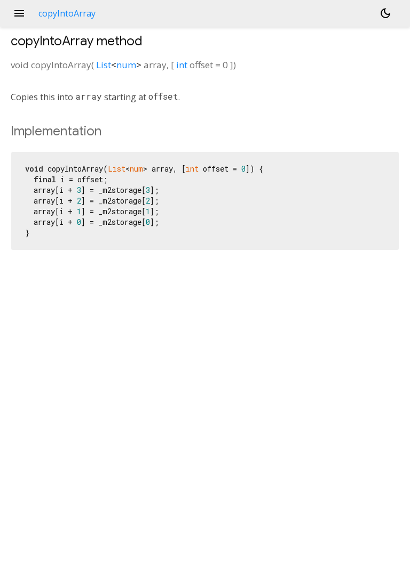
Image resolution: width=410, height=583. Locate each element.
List (103, 65)
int (181, 65)
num (126, 65)
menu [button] (19, 13)
